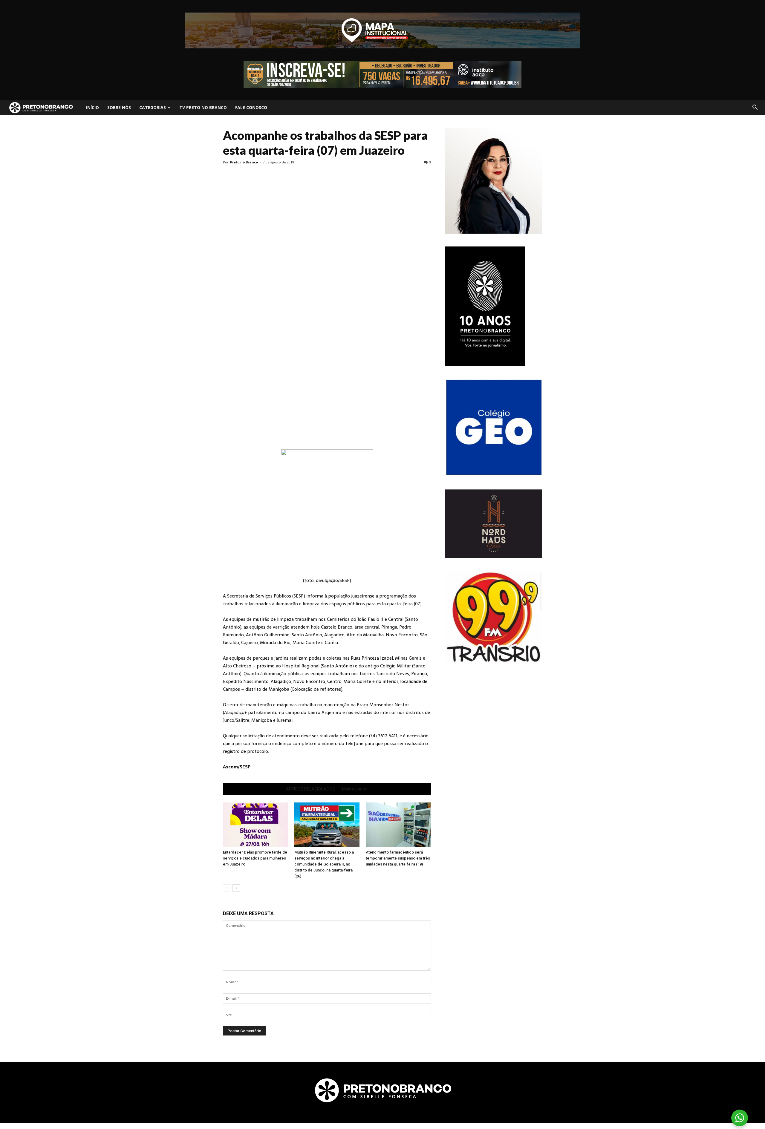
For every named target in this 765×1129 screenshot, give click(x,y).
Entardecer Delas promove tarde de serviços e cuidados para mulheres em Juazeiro (255, 858)
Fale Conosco (251, 107)
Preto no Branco (244, 162)
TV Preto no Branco (203, 107)
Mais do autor (355, 789)
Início (92, 107)
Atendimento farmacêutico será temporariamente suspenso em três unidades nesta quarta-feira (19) (398, 858)
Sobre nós (119, 107)
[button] (755, 107)
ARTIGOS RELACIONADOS (310, 789)
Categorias (152, 107)
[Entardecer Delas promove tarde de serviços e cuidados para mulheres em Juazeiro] (255, 824)
